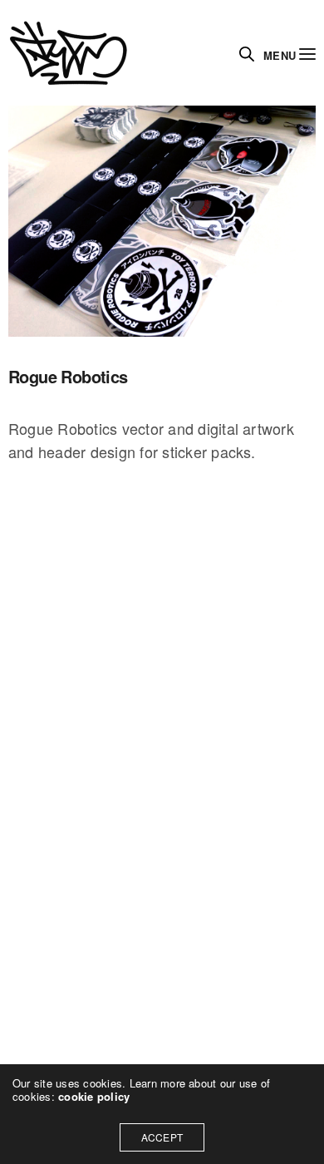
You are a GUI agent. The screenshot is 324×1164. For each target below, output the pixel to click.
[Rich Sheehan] (68, 53)
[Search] (246, 54)
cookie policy (94, 1096)
